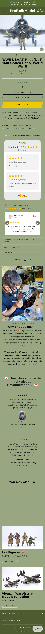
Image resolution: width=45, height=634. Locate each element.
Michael (17, 215)
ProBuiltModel (22, 11)
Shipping (14, 74)
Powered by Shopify (22, 632)
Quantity (22, 82)
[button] (7, 223)
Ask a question (12, 247)
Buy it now (22, 104)
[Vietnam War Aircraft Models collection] (22, 578)
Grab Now (10, 561)
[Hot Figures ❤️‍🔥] (22, 537)
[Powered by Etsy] (35, 216)
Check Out (10, 605)
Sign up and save (11, 621)
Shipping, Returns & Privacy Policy (19, 241)
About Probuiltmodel (13, 613)
